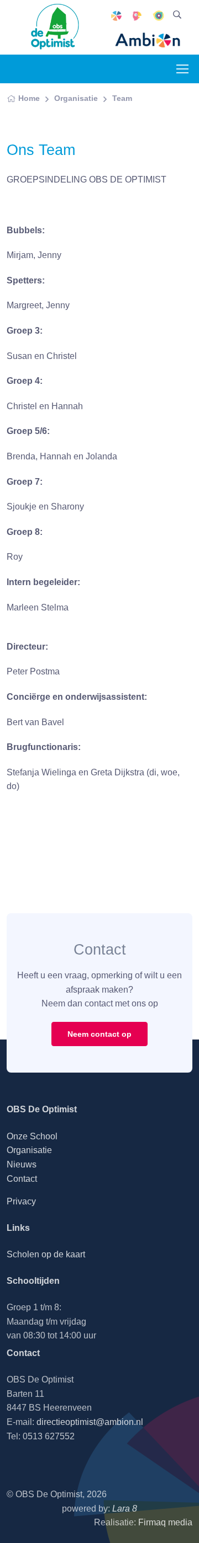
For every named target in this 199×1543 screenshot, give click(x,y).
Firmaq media (165, 1522)
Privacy (21, 1201)
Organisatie (76, 98)
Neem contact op (99, 1034)
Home (29, 98)
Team (122, 98)
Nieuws (21, 1164)
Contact (22, 1178)
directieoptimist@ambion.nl (89, 1422)
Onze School (32, 1136)
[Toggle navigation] (182, 69)
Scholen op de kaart (46, 1254)
